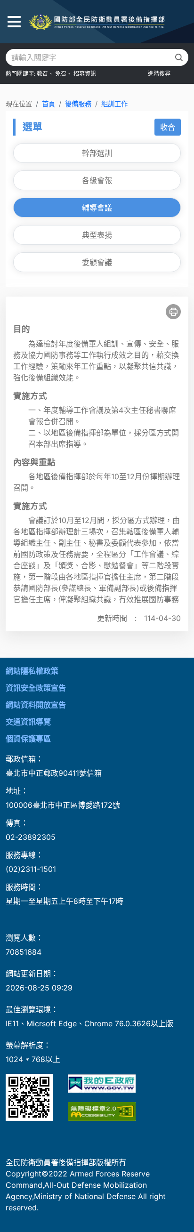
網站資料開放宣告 (36, 704)
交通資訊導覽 (28, 721)
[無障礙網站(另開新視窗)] (102, 1111)
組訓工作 (114, 104)
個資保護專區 (28, 738)
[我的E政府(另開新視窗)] (102, 1083)
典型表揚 (97, 235)
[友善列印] (173, 311)
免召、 (63, 73)
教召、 (45, 73)
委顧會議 (97, 262)
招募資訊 (84, 73)
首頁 (48, 104)
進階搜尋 (159, 73)
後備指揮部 (96, 22)
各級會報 (97, 180)
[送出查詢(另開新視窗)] (179, 57)
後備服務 (78, 104)
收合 (167, 127)
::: (3, 663)
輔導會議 (97, 207)
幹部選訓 (97, 153)
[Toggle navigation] (14, 22)
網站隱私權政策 (32, 671)
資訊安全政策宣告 (36, 687)
